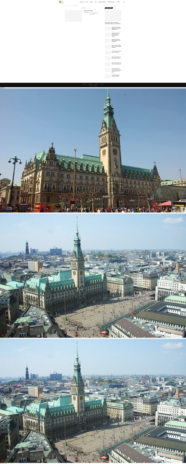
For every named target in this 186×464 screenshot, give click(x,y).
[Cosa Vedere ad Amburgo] (93, 276)
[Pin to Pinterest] (90, 13)
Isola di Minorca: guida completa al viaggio (115, 76)
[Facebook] (123, 2)
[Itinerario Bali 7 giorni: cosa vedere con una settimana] (108, 64)
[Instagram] (124, 2)
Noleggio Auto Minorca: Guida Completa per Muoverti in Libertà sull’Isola (116, 35)
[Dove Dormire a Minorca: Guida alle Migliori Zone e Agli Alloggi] (108, 41)
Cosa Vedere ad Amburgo (4, 338)
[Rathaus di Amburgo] (93, 401)
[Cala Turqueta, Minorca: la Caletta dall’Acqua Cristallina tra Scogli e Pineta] (113, 15)
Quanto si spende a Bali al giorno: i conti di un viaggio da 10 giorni (116, 46)
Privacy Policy (90, 84)
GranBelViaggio (86, 12)
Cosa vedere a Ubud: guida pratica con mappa (116, 52)
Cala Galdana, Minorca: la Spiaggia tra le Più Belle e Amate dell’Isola (116, 28)
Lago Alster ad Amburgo (88, 10)
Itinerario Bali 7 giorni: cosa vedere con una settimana (116, 63)
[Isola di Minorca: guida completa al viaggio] (108, 76)
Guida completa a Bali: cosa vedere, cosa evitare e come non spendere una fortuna (116, 70)
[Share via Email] (96, 13)
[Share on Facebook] (89, 13)
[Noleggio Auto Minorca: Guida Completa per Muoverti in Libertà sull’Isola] (108, 34)
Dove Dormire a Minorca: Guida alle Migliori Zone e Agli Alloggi (116, 40)
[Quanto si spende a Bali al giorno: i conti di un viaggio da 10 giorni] (108, 47)
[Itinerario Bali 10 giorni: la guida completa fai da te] (108, 58)
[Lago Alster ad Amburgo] (73, 16)
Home (65, 5)
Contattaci (96, 84)
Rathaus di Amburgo (3, 463)
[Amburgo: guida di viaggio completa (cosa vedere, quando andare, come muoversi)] (93, 150)
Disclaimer (101, 84)
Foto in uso (84, 84)
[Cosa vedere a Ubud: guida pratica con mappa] (108, 52)
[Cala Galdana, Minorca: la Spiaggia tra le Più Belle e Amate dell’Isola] (108, 29)
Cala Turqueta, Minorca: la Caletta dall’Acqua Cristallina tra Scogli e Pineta (113, 23)
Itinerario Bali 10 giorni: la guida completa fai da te (116, 57)
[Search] (126, 2)
